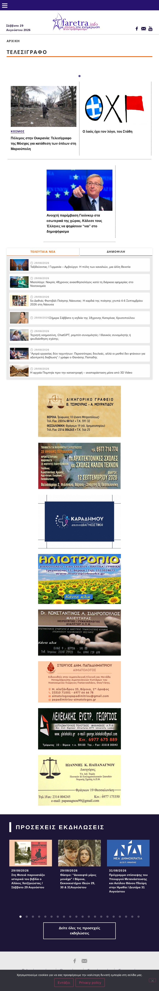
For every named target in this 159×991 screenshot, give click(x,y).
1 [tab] (79, 76)
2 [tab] (27, 917)
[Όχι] (152, 980)
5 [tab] (45, 917)
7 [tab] (58, 917)
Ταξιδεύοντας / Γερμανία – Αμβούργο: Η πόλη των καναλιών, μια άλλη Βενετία (80, 266)
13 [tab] (95, 917)
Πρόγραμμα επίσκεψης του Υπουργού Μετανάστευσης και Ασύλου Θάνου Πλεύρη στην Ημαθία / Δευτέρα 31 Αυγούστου (128, 883)
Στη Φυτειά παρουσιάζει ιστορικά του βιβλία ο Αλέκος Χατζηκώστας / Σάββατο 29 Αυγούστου (28, 881)
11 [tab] (83, 917)
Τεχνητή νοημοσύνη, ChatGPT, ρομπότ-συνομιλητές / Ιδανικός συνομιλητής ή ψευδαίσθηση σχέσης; (80, 336)
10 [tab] (76, 917)
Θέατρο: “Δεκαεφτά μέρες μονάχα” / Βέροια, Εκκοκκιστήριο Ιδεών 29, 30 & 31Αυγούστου (78, 881)
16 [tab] (114, 917)
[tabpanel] (30, 866)
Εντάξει (64, 982)
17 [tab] (120, 917)
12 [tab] (89, 917)
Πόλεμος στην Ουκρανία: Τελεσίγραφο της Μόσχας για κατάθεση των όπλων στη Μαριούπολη (43, 143)
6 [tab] (51, 917)
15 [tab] (107, 917)
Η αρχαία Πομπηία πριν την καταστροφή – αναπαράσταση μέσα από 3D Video (81, 372)
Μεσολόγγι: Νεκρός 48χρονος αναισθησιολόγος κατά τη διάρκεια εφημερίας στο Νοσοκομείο (81, 283)
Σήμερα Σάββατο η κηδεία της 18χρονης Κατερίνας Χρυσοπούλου (92, 317)
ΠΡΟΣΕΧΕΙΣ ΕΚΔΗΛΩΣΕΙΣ (60, 827)
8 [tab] (64, 917)
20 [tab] (138, 917)
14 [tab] (101, 917)
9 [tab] (70, 917)
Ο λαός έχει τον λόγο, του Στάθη (107, 131)
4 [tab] (39, 917)
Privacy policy (90, 982)
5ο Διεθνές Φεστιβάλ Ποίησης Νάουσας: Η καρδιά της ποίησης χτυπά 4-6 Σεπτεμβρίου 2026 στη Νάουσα (86, 302)
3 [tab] (33, 917)
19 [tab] (132, 917)
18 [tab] (126, 917)
